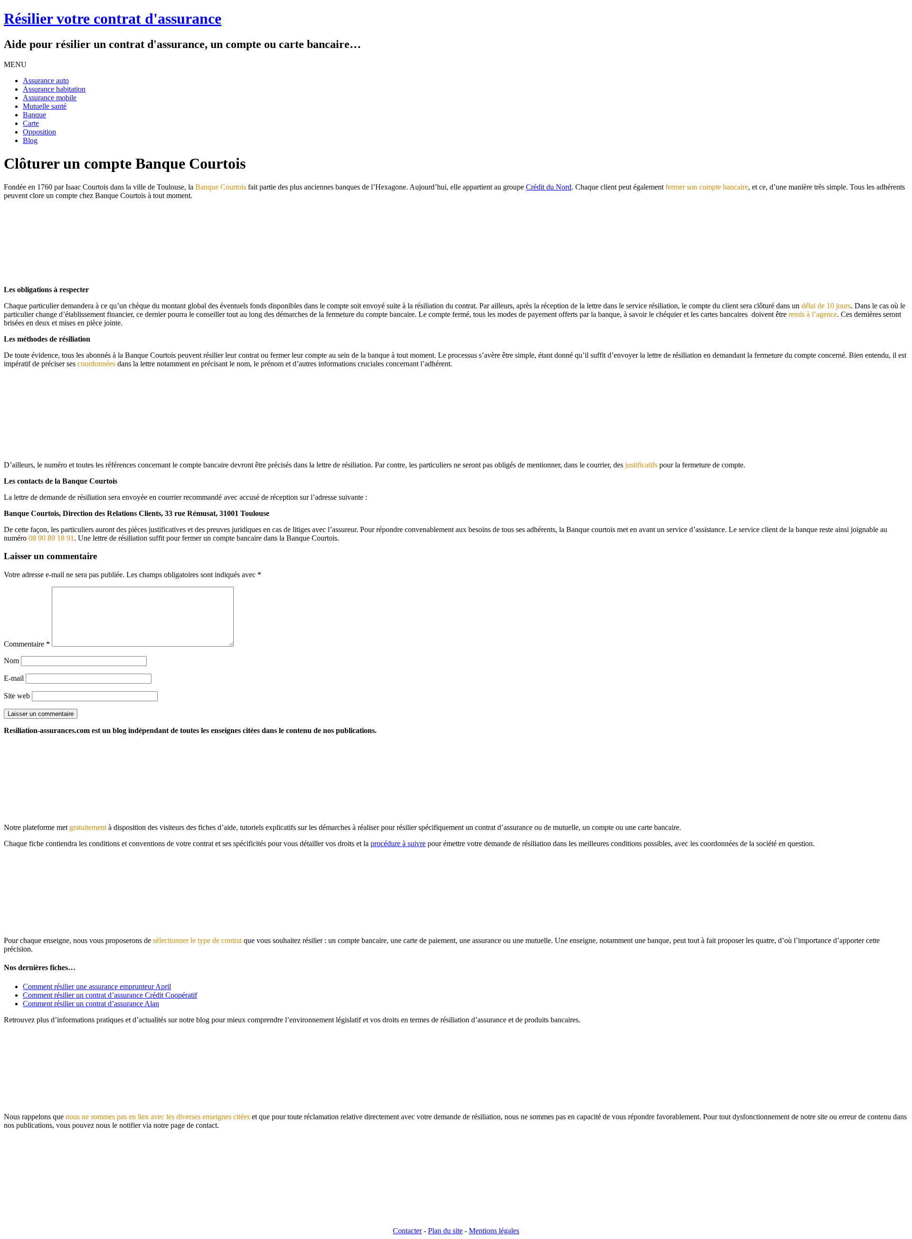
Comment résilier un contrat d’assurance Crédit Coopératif (110, 995)
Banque (34, 115)
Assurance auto (46, 80)
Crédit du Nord (548, 187)
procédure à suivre (398, 843)
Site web (17, 696)
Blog (30, 140)
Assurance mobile (49, 98)
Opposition (39, 132)
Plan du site (445, 1231)
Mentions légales (494, 1231)
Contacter (407, 1231)
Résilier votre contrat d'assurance (112, 18)
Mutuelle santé (44, 106)
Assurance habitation (54, 89)
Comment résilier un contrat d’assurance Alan (91, 1004)
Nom (11, 661)
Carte (31, 123)
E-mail (14, 678)
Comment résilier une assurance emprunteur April (97, 986)
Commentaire (27, 644)
